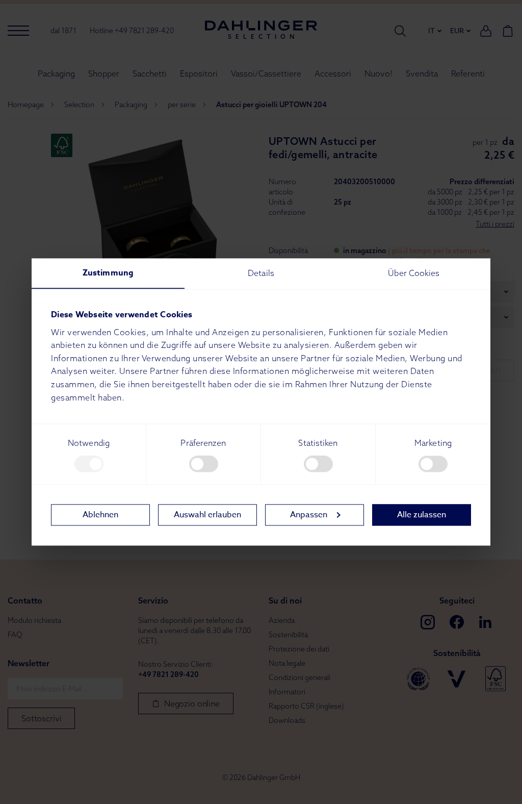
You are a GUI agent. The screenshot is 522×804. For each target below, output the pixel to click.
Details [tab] (261, 273)
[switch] (203, 464)
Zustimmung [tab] (108, 273)
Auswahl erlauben (207, 515)
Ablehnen (100, 515)
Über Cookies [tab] (413, 273)
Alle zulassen (421, 515)
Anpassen (308, 515)
